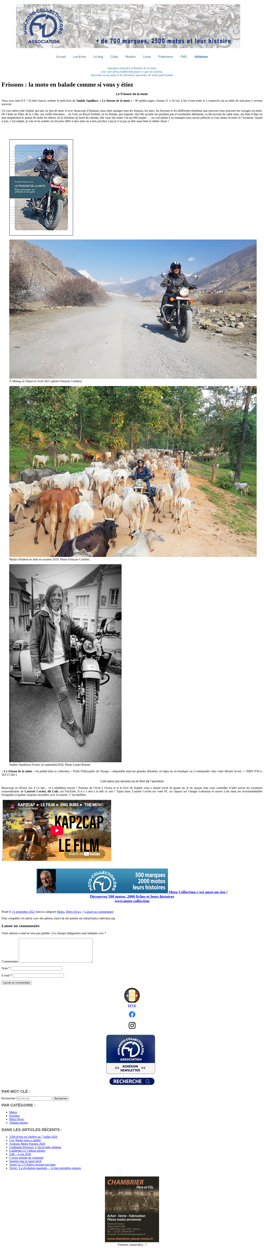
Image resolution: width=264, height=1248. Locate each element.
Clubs (114, 56)
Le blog (98, 56)
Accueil (61, 56)
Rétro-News (73, 911)
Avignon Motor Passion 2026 (27, 1143)
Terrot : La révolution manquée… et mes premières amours (45, 1168)
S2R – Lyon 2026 (20, 1154)
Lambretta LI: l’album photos (27, 1150)
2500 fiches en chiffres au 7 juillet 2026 (33, 1136)
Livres (147, 56)
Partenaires (165, 56)
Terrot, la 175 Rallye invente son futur (32, 1164)
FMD (184, 56)
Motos (61, 911)
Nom (6, 968)
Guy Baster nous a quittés (25, 1140)
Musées (130, 56)
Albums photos (18, 1122)
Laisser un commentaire (98, 911)
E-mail (7, 975)
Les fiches (79, 56)
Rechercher (8, 1098)
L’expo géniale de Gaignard (26, 1157)
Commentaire (10, 961)
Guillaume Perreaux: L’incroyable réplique (35, 1147)
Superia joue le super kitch (25, 1161)
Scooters (14, 1115)
